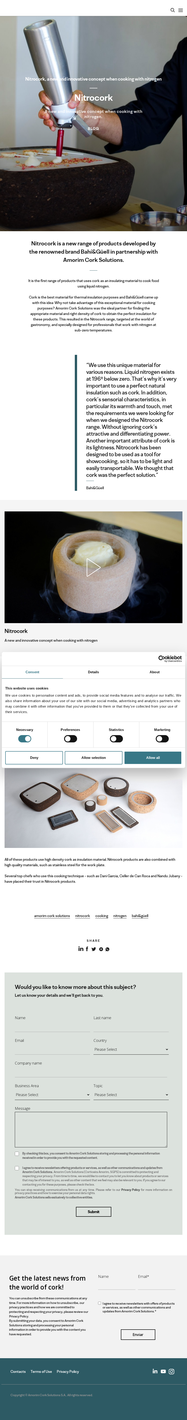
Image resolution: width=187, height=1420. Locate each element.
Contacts (18, 1371)
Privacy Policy (130, 1190)
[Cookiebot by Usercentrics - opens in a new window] (162, 658)
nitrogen (120, 916)
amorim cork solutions (52, 916)
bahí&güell (140, 916)
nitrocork (82, 916)
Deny (34, 758)
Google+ (100, 948)
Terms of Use (41, 1371)
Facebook (87, 948)
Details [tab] (93, 672)
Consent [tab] (32, 672)
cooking (101, 916)
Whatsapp (107, 948)
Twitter (94, 948)
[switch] (70, 738)
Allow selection (93, 758)
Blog (93, 128)
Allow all (153, 758)
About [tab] (155, 672)
